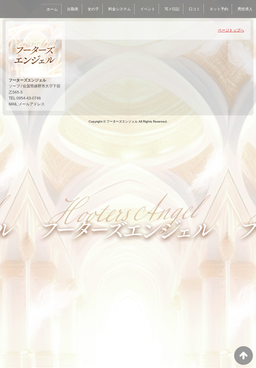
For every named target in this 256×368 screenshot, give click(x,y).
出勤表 (72, 9)
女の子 (93, 9)
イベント (147, 9)
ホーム (52, 9)
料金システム (119, 9)
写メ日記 (172, 9)
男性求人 (245, 9)
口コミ (194, 9)
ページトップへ (231, 30)
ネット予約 (218, 9)
